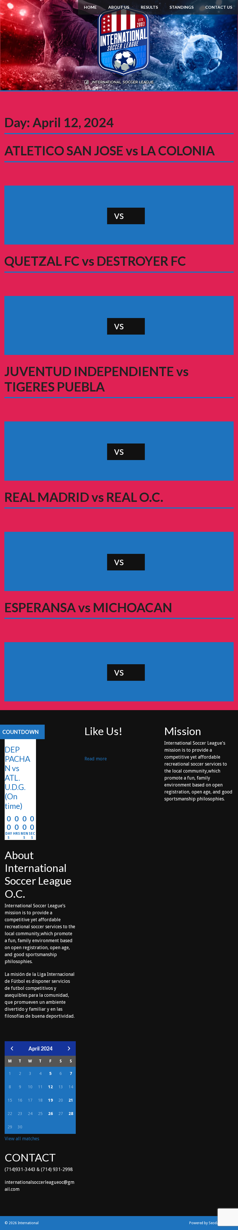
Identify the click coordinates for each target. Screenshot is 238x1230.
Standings (182, 7)
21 (70, 1100)
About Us (118, 7)
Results (149, 7)
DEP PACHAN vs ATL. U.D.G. (17, 768)
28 (70, 1113)
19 (50, 1100)
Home (90, 7)
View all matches (22, 1138)
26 (50, 1113)
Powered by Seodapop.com (211, 1223)
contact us (218, 7)
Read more (95, 759)
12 (50, 1086)
